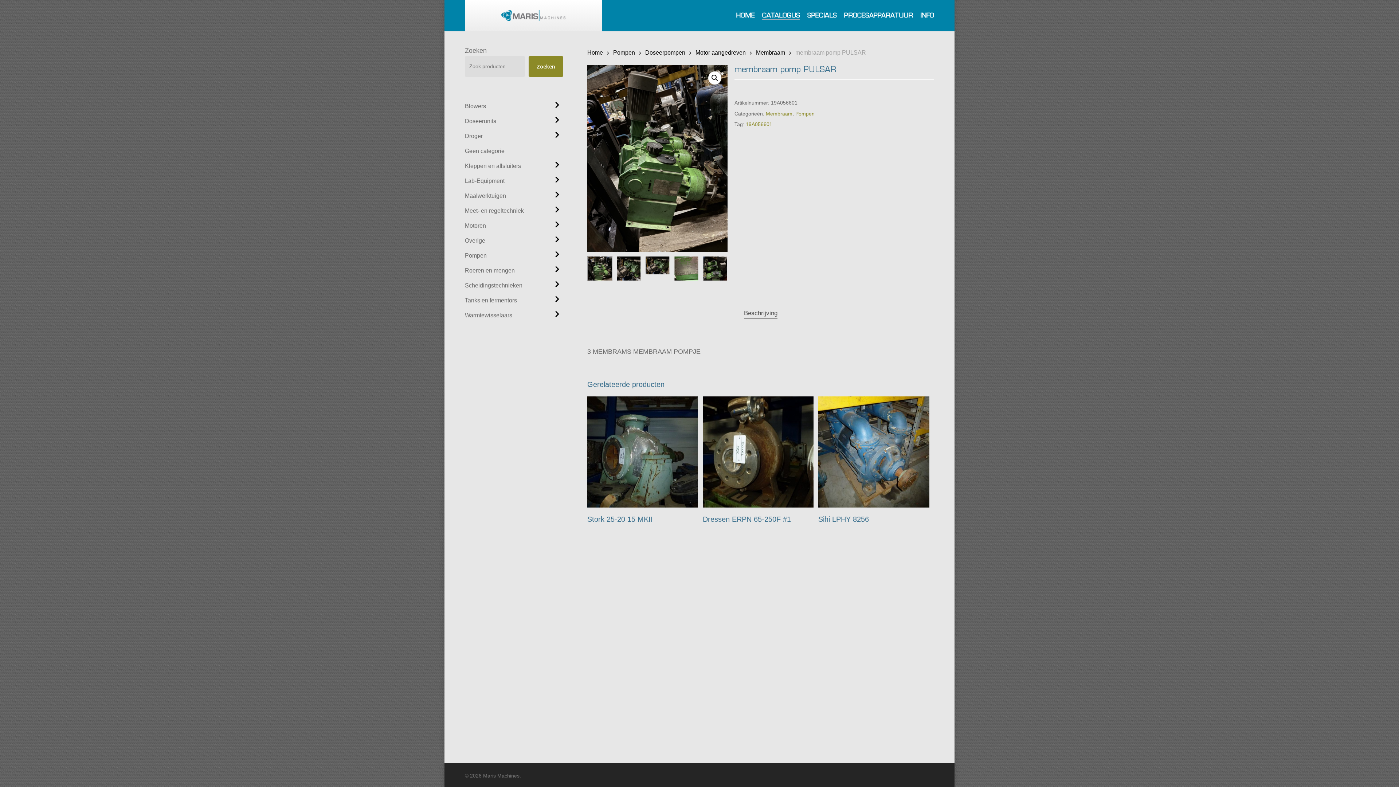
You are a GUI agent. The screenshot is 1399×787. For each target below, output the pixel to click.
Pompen (476, 255)
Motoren (475, 226)
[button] (714, 78)
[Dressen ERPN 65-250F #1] (758, 452)
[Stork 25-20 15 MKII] (642, 452)
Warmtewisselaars (488, 315)
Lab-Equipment (485, 181)
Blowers (475, 106)
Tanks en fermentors (491, 300)
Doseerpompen (665, 52)
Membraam (770, 52)
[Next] (716, 268)
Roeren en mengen (490, 270)
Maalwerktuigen (485, 196)
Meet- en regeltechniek (494, 211)
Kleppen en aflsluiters (493, 166)
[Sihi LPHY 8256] (873, 452)
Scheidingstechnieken (493, 285)
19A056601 (759, 124)
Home (595, 52)
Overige (475, 241)
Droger (474, 136)
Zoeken (476, 50)
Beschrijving (760, 313)
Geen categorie (485, 151)
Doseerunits (480, 121)
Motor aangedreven (720, 52)
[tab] (761, 313)
